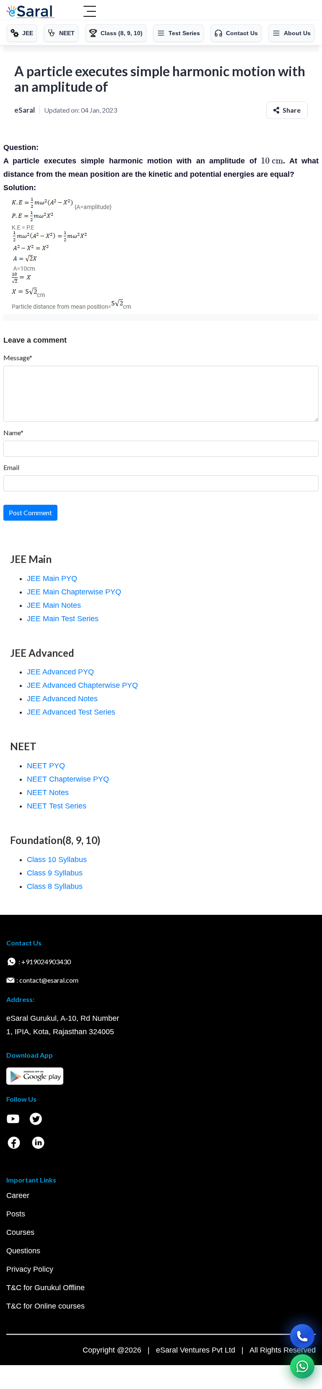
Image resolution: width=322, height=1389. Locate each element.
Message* (17, 357)
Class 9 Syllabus (55, 873)
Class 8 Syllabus (55, 886)
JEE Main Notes (54, 605)
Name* (13, 432)
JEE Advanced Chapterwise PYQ (82, 685)
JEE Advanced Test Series (71, 712)
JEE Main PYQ (52, 578)
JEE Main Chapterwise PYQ (74, 592)
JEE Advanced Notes (62, 698)
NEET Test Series (56, 806)
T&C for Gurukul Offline (45, 1287)
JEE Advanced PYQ (60, 672)
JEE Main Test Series (63, 618)
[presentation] (272, 161)
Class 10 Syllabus (57, 859)
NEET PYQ (46, 766)
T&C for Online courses (45, 1306)
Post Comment (30, 512)
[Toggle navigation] (89, 12)
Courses (20, 1232)
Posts (15, 1214)
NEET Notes (48, 792)
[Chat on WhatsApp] (302, 1366)
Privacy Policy (29, 1269)
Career (17, 1195)
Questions (23, 1251)
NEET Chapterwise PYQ (68, 779)
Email (11, 467)
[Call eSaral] (302, 1336)
